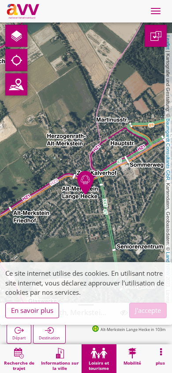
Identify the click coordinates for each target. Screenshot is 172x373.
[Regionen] (16, 84)
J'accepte (148, 310)
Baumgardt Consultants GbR (168, 149)
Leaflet (168, 42)
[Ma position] (16, 60)
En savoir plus (32, 310)
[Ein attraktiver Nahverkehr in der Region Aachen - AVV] (23, 11)
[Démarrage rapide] (16, 36)
